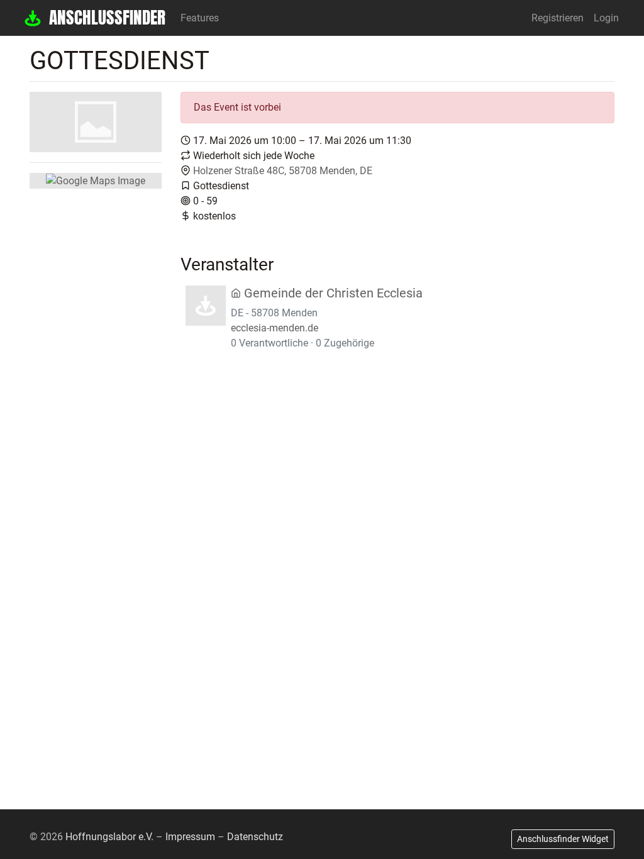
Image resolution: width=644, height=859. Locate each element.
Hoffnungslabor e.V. (109, 837)
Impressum (190, 837)
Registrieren (557, 18)
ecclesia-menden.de (274, 328)
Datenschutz (255, 837)
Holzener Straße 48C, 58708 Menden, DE (282, 171)
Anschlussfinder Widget (563, 839)
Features (199, 18)
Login (606, 18)
